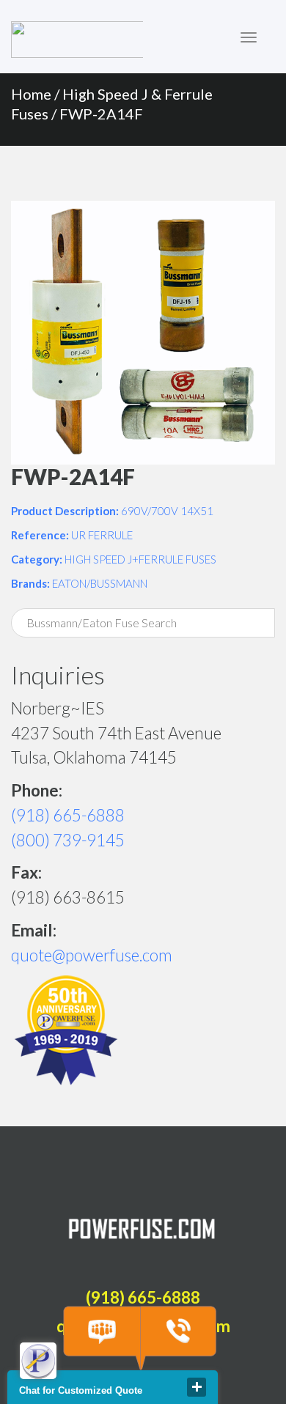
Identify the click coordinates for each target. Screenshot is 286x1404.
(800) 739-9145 (68, 840)
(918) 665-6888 (68, 815)
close (196, 1387)
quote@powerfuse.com (91, 955)
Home (31, 94)
